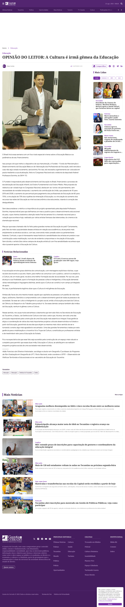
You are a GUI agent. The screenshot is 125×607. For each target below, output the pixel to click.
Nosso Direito (90, 575)
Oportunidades (43, 10)
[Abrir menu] (3, 3)
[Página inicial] (12, 538)
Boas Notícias (58, 10)
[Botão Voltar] (118, 10)
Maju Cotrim (10, 66)
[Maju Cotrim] (4, 66)
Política (31, 10)
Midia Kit (113, 542)
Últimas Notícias (7, 10)
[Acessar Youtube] (46, 539)
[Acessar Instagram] (38, 539)
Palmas (56, 547)
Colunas (88, 537)
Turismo (70, 10)
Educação (14, 48)
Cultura (92, 10)
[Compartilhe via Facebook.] (110, 66)
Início (4, 48)
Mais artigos (119, 394)
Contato (113, 547)
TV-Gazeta (81, 10)
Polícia (55, 565)
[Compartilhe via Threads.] (113, 66)
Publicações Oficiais (106, 10)
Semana (104, 78)
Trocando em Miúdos (92, 542)
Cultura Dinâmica (91, 551)
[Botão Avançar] (121, 10)
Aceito (110, 604)
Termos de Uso (47, 594)
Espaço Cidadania (91, 565)
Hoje (96, 78)
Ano (119, 78)
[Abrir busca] (121, 3)
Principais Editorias (62, 537)
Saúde (70, 547)
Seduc (36, 372)
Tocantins (21, 10)
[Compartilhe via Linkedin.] (121, 66)
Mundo (56, 556)
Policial (87, 547)
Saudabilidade (90, 556)
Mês (112, 78)
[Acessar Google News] (50, 539)
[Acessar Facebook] (42, 539)
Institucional (116, 537)
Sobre (112, 551)
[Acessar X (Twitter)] (34, 539)
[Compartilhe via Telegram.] (117, 66)
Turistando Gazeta (92, 570)
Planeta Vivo (89, 561)
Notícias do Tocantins (25, 372)
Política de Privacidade (62, 594)
